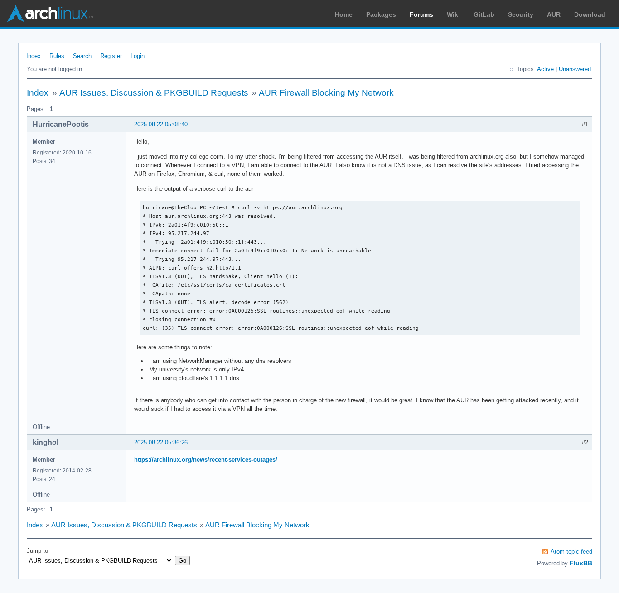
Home (344, 14)
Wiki (453, 14)
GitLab (484, 14)
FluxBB (581, 563)
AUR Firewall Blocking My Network (326, 92)
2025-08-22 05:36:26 (161, 442)
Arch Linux (50, 14)
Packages (381, 14)
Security (520, 14)
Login (138, 56)
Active (545, 69)
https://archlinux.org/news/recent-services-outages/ (205, 459)
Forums (421, 14)
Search (82, 56)
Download (589, 14)
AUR (554, 14)
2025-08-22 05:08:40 (161, 124)
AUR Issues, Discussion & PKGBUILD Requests (153, 92)
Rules (56, 56)
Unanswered (575, 69)
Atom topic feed (571, 551)
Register (111, 56)
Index (33, 56)
